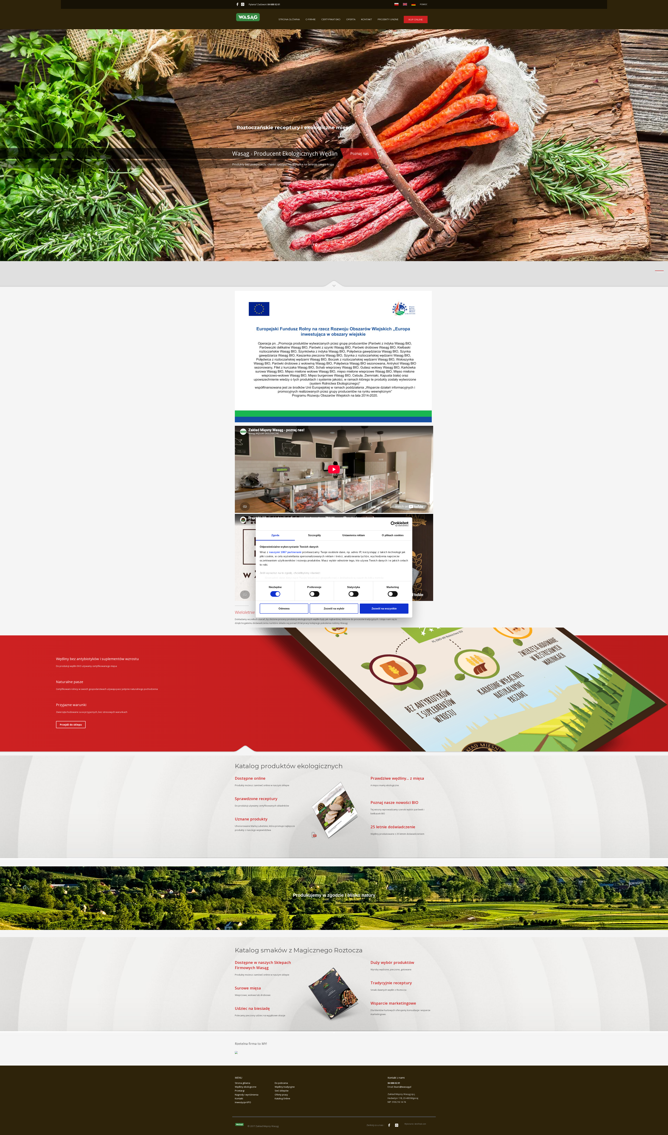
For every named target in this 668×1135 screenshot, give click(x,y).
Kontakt (366, 19)
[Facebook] (237, 4)
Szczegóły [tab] (314, 535)
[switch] (314, 594)
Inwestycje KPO (243, 1102)
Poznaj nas (359, 153)
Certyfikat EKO (330, 19)
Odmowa (284, 608)
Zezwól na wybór (334, 608)
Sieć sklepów (281, 1090)
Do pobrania (281, 1083)
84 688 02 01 (274, 4)
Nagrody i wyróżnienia (246, 1094)
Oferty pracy (281, 1094)
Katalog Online (282, 1098)
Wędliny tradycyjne (285, 1086)
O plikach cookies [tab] (393, 535)
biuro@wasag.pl (402, 1086)
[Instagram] (242, 4)
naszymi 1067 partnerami (285, 552)
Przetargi (239, 1090)
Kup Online (416, 19)
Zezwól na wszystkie (384, 608)
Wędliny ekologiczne (245, 1086)
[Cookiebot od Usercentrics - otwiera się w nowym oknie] (393, 523)
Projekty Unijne (388, 19)
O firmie (310, 19)
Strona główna (289, 19)
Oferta (350, 19)
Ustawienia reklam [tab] (353, 535)
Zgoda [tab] (275, 535)
